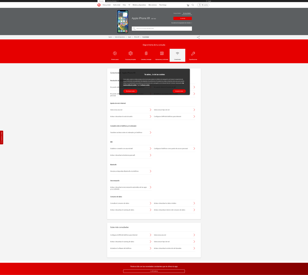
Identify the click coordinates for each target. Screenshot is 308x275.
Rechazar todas (130, 91)
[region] (154, 82)
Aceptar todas (179, 91)
